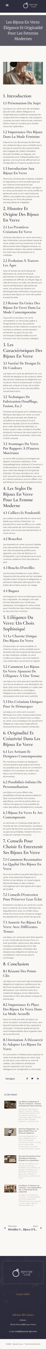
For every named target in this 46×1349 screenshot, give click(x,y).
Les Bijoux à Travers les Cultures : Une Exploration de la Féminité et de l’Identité (30, 1188)
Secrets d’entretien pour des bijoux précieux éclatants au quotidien (30, 1158)
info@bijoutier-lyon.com (26, 1331)
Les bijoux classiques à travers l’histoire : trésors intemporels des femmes (30, 1103)
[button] (7, 5)
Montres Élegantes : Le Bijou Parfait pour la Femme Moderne (29, 1131)
